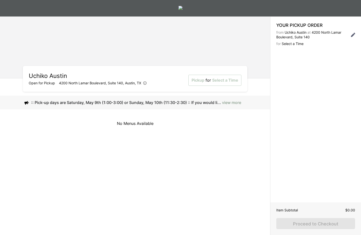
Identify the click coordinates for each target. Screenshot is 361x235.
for (215, 80)
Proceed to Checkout (315, 223)
